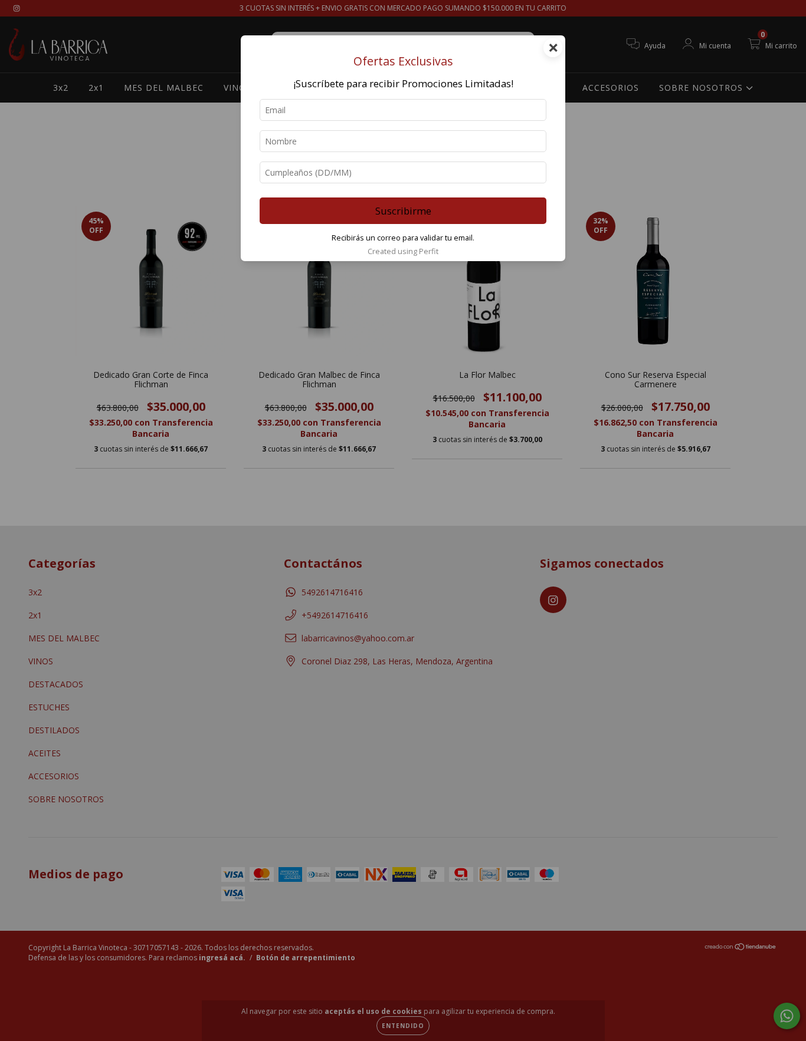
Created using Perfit (403, 251)
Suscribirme (403, 211)
